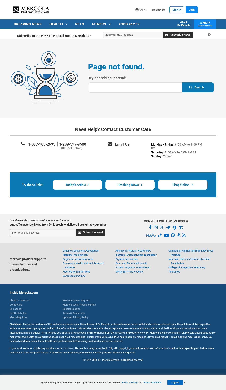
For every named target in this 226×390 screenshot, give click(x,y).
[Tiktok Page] (160, 236)
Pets (79, 24)
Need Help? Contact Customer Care (113, 129)
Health (56, 24)
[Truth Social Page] (181, 228)
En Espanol (16, 308)
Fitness (99, 24)
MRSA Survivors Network (129, 271)
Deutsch (142, 16)
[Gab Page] (174, 228)
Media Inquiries (18, 317)
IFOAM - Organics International (132, 267)
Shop (205, 24)
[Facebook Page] (150, 227)
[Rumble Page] (173, 236)
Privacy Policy (130, 382)
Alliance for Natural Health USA (133, 250)
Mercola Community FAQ (76, 300)
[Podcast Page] (179, 235)
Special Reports (71, 308)
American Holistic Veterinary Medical (189, 261)
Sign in (176, 9)
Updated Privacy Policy (75, 317)
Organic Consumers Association (81, 250)
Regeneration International (78, 259)
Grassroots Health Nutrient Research (83, 265)
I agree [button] (175, 382)
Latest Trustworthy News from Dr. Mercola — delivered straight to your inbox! (58, 224)
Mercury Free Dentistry (75, 254)
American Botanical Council (131, 263)
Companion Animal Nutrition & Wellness (190, 252)
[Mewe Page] (151, 235)
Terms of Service (152, 382)
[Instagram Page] (156, 228)
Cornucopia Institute (74, 275)
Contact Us (16, 304)
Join (192, 9)
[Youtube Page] (166, 236)
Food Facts (129, 24)
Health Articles (18, 313)
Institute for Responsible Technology (136, 254)
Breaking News (28, 24)
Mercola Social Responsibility (79, 304)
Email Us (122, 144)
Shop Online (181, 185)
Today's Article (76, 185)
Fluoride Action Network (76, 271)
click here (68, 348)
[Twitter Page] (162, 228)
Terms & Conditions (74, 313)
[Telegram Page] (168, 228)
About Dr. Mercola (183, 23)
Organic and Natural (126, 259)
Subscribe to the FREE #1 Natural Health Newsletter (54, 36)
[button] (185, 382)
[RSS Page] (184, 235)
